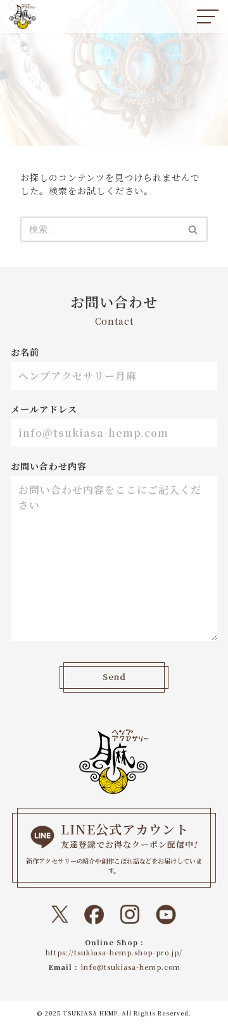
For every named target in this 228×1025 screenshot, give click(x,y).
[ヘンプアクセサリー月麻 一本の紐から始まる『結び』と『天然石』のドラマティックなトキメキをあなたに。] (23, 16)
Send (114, 676)
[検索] (193, 229)
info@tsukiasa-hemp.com (130, 967)
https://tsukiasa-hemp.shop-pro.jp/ (114, 952)
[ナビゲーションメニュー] (207, 16)
